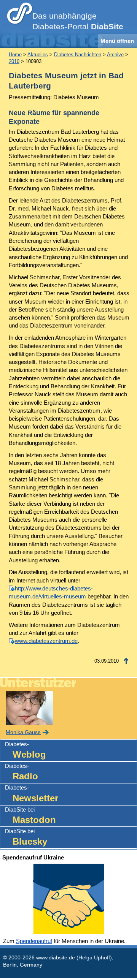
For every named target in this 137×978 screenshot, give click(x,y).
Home (15, 54)
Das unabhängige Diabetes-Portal (77, 21)
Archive (115, 54)
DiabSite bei (30, 815)
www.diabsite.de (55, 958)
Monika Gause (23, 732)
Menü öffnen (117, 41)
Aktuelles (37, 54)
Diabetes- (25, 750)
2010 (14, 61)
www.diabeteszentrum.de (46, 641)
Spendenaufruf (34, 941)
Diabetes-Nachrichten (77, 54)
